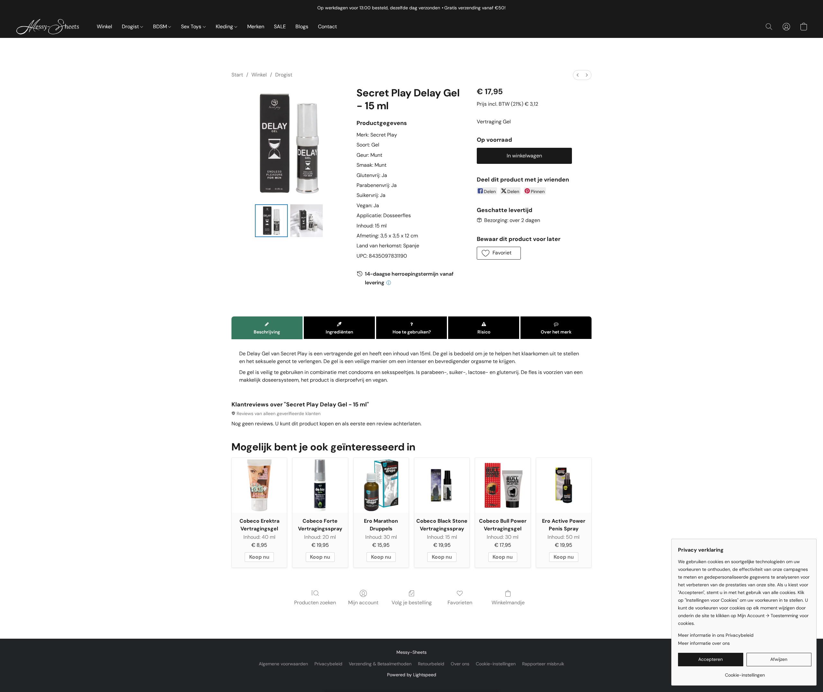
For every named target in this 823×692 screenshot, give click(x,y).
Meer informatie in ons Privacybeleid (716, 635)
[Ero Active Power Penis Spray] (563, 485)
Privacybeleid (328, 664)
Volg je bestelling (412, 602)
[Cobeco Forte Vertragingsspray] (320, 485)
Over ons (460, 664)
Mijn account (363, 602)
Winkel (104, 26)
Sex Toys (192, 26)
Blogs (301, 26)
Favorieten (460, 602)
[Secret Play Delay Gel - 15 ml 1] (306, 220)
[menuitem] (577, 75)
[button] (49, 27)
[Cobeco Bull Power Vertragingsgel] (502, 485)
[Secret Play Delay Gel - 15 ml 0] (271, 220)
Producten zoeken (315, 602)
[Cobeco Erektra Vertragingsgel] (259, 485)
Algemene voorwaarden (283, 664)
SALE (280, 26)
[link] (744, 672)
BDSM (160, 26)
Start (237, 74)
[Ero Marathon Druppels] (381, 485)
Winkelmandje (508, 602)
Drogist (131, 26)
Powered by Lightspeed (411, 675)
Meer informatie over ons (704, 643)
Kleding (225, 26)
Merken (255, 26)
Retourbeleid (431, 664)
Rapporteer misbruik (543, 664)
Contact (327, 26)
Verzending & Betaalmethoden (380, 664)
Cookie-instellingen (496, 664)
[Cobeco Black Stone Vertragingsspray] (441, 485)
